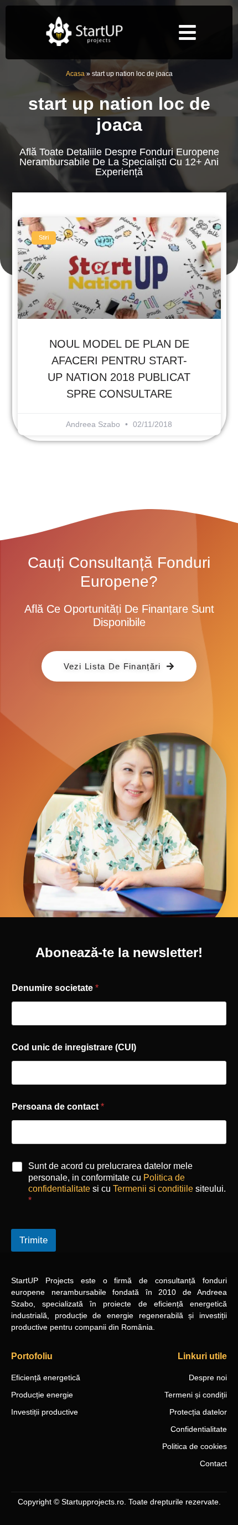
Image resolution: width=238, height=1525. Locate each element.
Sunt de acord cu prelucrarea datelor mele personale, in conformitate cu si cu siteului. (127, 1183)
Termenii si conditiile (153, 1188)
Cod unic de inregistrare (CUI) (74, 1047)
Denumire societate (55, 988)
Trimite (33, 1240)
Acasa (75, 74)
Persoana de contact (58, 1106)
